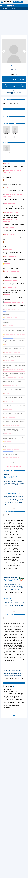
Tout (2, 8)
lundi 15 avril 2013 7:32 (8, 689)
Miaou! (12, 74)
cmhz (6, 515)
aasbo (6, 618)
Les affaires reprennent (10, 577)
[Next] (25, 137)
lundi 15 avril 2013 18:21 (8, 621)
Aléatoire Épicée (20, 8)
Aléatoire (7, 8)
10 (22, 137)
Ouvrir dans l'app (18, 1)
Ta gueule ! (7, 474)
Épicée (13, 8)
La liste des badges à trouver (14, 466)
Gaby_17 (7, 686)
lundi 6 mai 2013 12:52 (8, 518)
